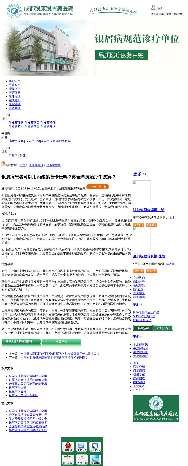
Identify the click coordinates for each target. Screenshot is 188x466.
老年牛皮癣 (48, 141)
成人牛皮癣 (33, 141)
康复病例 (15, 88)
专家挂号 (139, 293)
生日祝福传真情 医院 (149, 256)
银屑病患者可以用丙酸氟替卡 (28, 379)
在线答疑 (139, 285)
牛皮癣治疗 (140, 356)
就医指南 (139, 297)
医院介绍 (15, 84)
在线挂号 (15, 100)
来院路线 (15, 104)
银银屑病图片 (17, 391)
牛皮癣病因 (140, 348)
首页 (23, 165)
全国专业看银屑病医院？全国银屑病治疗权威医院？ (54, 357)
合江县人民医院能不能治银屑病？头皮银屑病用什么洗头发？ (60, 353)
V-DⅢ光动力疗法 (144, 316)
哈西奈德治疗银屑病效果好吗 (28, 414)
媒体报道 (15, 96)
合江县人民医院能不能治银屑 (28, 383)
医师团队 (15, 92)
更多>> (140, 173)
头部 (23, 155)
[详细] (171, 217)
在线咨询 (15, 108)
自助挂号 (139, 281)
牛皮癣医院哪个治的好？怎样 (28, 430)
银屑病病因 (53, 165)
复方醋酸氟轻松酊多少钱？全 (28, 418)
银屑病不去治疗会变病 (23, 395)
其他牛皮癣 (63, 141)
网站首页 (15, 81)
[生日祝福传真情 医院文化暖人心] (142, 249)
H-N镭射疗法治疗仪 (146, 312)
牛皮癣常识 (48, 126)
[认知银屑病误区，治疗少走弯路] (142, 203)
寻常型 (13, 155)
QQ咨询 (138, 289)
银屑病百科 (36, 165)
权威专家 (139, 374)
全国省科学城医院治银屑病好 (28, 426)
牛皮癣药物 (16, 126)
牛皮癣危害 (32, 126)
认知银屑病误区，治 (148, 210)
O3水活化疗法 (142, 320)
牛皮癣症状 (140, 352)
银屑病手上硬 (17, 387)
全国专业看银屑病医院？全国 (28, 376)
